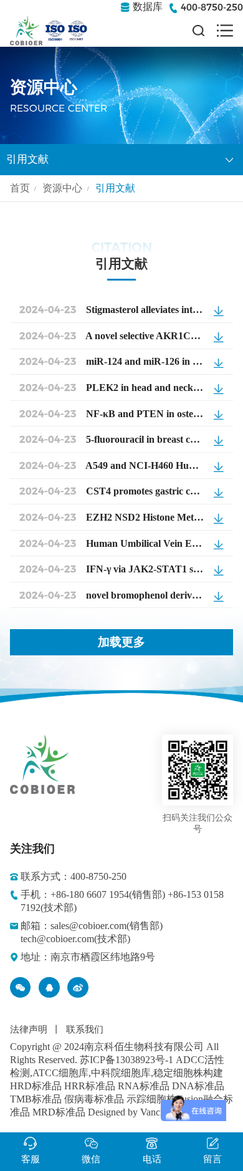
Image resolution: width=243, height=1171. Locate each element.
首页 (20, 188)
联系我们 (84, 1029)
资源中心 (62, 188)
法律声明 (28, 1029)
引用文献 (27, 159)
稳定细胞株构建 (188, 1072)
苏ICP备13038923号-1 (126, 1059)
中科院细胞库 (121, 1072)
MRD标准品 (58, 1112)
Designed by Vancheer (132, 1112)
